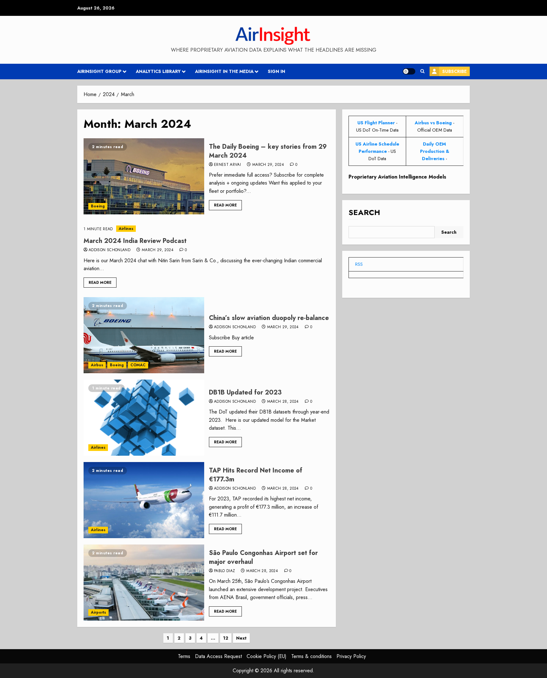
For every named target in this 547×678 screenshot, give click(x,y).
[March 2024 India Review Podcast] (207, 229)
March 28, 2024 (283, 401)
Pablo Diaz (224, 571)
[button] (422, 71)
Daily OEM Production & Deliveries (434, 151)
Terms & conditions (311, 656)
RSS (359, 264)
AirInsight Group (99, 71)
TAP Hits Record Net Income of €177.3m (255, 475)
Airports (98, 612)
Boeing (98, 206)
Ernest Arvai (227, 164)
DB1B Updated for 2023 (245, 392)
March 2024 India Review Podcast (135, 240)
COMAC (138, 365)
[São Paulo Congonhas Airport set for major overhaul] (144, 582)
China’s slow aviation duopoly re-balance (269, 318)
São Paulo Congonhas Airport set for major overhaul (263, 557)
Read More (225, 205)
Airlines (126, 228)
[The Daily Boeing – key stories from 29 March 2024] (144, 176)
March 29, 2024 (268, 164)
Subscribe (454, 71)
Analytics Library (158, 71)
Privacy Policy (351, 656)
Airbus (97, 365)
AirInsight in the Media (224, 71)
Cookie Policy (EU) (266, 656)
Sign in (276, 71)
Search (364, 212)
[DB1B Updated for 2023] (144, 418)
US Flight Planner (376, 123)
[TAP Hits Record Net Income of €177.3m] (144, 500)
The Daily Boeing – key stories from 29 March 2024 (268, 151)
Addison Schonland (109, 250)
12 (225, 638)
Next (241, 638)
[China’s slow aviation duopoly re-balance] (144, 335)
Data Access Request (218, 656)
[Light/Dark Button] (409, 71)
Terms (184, 656)
